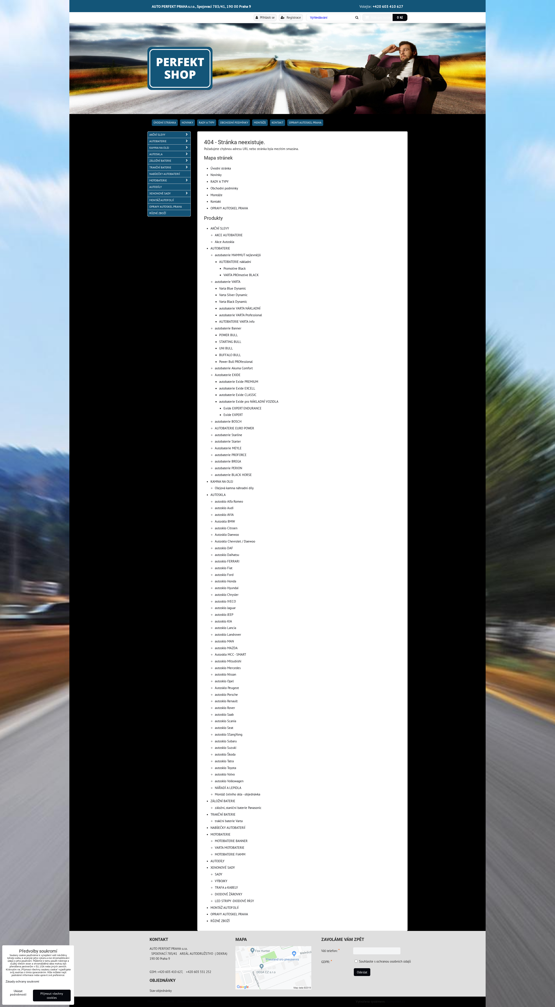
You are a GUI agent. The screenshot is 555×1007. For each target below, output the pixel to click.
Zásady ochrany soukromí (194, 1001)
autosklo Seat (224, 727)
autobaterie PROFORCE (230, 455)
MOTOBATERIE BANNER (231, 841)
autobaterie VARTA (227, 281)
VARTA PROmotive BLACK (241, 275)
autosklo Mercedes (228, 668)
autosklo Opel (224, 681)
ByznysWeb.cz (395, 1001)
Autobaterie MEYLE (228, 448)
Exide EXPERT (233, 414)
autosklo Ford (224, 574)
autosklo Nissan (225, 674)
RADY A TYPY (206, 122)
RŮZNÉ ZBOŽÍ (220, 921)
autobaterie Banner (228, 328)
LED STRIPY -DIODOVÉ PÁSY (234, 901)
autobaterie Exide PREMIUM (238, 381)
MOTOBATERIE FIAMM (230, 854)
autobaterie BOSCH (228, 421)
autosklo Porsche (226, 694)
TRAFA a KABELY (226, 887)
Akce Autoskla (224, 242)
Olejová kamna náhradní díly (234, 488)
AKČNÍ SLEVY (220, 228)
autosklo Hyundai (226, 588)
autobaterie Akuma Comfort (234, 368)
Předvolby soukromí (160, 1001)
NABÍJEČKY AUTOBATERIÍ (228, 827)
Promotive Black (235, 268)
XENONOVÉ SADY (223, 867)
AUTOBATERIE (220, 248)
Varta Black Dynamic (233, 301)
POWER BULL (228, 335)
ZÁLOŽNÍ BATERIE (223, 801)
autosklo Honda (225, 581)
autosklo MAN (224, 641)
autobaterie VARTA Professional (240, 315)
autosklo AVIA (224, 514)
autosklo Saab (224, 714)
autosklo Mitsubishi (228, 661)
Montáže (260, 122)
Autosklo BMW (225, 521)
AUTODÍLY (217, 861)
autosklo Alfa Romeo (229, 501)
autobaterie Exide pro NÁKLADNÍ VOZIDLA (248, 401)
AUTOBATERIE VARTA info (237, 321)
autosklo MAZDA (226, 648)
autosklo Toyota (225, 768)
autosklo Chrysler (226, 594)
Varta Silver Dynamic (233, 295)
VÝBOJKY (221, 881)
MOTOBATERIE (220, 834)
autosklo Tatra (224, 761)
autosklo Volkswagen (229, 781)
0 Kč (400, 17)
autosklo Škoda (225, 754)
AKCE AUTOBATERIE (229, 235)
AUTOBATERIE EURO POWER (234, 428)
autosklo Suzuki (225, 747)
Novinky (187, 122)
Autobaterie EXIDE (227, 375)
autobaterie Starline (228, 435)
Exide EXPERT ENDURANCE (242, 408)
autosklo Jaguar (225, 608)
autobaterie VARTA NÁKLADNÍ (239, 308)
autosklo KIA (223, 621)
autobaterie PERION (228, 468)
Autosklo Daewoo (227, 534)
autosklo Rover (225, 708)
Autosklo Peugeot (227, 688)
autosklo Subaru (226, 741)
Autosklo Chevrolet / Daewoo (235, 541)
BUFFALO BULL (230, 355)
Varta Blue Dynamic (232, 288)
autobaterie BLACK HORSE (233, 475)
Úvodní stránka (164, 122)
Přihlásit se (267, 17)
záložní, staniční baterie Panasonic (238, 807)
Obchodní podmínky (234, 122)
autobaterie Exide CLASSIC (237, 395)
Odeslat (362, 972)
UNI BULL (226, 348)
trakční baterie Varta (229, 821)
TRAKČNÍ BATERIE (223, 814)
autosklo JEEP (224, 614)
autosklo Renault (226, 701)
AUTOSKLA (218, 494)
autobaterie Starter (228, 441)
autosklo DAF (224, 548)
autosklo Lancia (225, 628)
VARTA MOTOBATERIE (229, 847)
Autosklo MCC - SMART (230, 654)
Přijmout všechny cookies (51, 995)
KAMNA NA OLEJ (222, 481)
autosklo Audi (224, 508)
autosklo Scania (225, 721)
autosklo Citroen (226, 528)
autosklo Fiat (223, 568)
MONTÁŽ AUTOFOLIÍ (224, 907)
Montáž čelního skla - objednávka (237, 794)
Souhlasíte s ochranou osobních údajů (385, 961)
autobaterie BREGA (228, 461)
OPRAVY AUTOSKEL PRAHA (305, 122)
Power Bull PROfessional (236, 361)
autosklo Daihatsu (227, 554)
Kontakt (277, 122)
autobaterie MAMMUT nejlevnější (238, 255)
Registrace (293, 17)
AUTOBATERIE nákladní (235, 261)
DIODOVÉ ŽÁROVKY (228, 894)
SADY (218, 874)
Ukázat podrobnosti (18, 992)
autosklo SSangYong (228, 734)
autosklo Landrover (228, 634)
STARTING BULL (230, 341)
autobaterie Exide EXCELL (237, 388)
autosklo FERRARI (227, 561)
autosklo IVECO (225, 601)
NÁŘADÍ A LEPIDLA (228, 787)
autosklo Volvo (225, 774)
